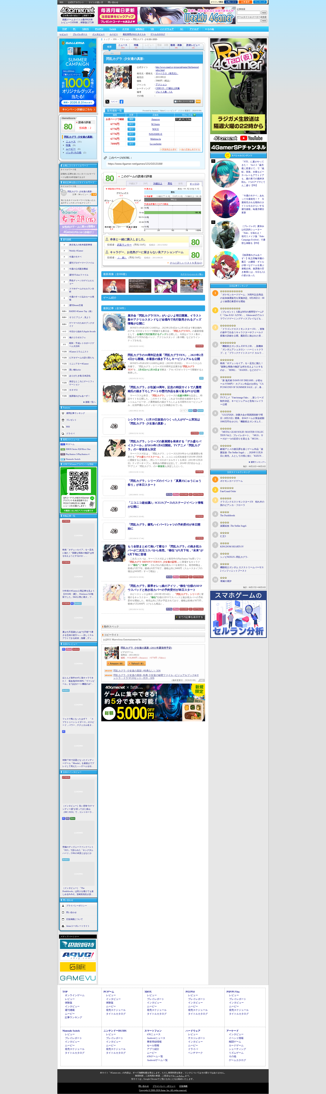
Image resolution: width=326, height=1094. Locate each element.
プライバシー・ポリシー (164, 1086)
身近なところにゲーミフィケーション (81, 383)
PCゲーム (70, 444)
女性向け (139, 29)
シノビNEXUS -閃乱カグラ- (234, 557)
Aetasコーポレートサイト (78, 926)
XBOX (85, 29)
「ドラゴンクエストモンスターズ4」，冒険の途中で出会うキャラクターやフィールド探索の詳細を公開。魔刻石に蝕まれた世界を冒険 (242, 332)
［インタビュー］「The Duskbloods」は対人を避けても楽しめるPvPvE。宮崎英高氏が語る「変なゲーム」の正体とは (78, 891)
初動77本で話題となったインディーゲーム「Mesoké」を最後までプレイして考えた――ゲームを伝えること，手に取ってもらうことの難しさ (78, 763)
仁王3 (223, 536)
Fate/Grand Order (228, 491)
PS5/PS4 (99, 29)
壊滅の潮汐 (225, 581)
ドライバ (70, 433)
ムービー (114, 34)
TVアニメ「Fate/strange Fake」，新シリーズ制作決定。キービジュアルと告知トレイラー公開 (242, 401)
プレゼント (71, 420)
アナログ (194, 29)
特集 (68, 145)
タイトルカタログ (116, 1013)
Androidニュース (156, 1038)
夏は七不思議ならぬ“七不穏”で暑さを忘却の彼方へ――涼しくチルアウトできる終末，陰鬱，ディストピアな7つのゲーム (78, 635)
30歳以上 (157, 183)
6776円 (115, 124)
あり (131, 124)
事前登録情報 (154, 1041)
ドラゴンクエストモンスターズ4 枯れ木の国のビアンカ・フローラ (242, 503)
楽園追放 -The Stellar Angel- (233, 526)
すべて (194, 184)
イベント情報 (236, 1038)
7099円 (115, 143)
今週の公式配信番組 (78, 269)
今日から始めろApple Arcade (82, 331)
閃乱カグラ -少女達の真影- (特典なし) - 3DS (137, 670)
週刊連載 (70, 1010)
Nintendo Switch (73, 459)
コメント (114, 102)
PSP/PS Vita (233, 991)
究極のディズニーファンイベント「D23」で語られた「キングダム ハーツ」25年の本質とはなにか (78, 850)
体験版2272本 (87, 22)
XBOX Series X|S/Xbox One (78, 449)
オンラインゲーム (75, 995)
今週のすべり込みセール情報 (81, 298)
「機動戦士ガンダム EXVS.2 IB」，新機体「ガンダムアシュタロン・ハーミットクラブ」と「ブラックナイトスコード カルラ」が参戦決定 (242, 350)
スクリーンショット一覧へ (192, 274)
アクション (161, 84)
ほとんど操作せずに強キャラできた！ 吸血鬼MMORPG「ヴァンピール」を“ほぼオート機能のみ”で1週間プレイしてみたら (78, 681)
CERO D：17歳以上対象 (168, 88)
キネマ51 (73, 390)
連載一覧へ (90, 402)
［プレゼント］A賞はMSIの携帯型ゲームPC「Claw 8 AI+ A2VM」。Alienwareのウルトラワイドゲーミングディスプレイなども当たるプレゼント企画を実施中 (242, 315)
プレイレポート (80, 34)
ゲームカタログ (158, 34)
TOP (64, 29)
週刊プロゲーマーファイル (81, 263)
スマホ (125, 29)
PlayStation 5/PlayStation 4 (77, 454)
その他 (232, 1056)
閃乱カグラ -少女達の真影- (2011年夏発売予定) (146, 647)
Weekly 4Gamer (76, 251)
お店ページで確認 (115, 119)
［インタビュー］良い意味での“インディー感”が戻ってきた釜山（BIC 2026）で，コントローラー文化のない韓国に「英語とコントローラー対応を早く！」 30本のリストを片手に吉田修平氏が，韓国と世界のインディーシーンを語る (78, 809)
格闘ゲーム (235, 1041)
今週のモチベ (75, 257)
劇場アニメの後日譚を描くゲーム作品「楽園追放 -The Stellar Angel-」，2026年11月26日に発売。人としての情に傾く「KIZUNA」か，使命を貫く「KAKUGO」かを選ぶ (242, 453)
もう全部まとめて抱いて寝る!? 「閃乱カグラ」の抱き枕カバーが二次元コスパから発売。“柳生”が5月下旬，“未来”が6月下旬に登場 (165, 550)
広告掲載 (183, 1086)
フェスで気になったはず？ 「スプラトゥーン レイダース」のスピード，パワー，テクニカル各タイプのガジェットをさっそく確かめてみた (78, 722)
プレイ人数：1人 (164, 92)
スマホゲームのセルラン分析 (81, 290)
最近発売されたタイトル (134, 34)
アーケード (232, 1030)
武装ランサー (124, 244)
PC (74, 29)
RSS (61, 2)
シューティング (237, 1049)
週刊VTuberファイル (78, 275)
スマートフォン (153, 1030)
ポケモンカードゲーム (231, 481)
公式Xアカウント (76, 2)
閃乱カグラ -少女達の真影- (80, 191)
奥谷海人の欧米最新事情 (80, 245)
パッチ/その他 (73, 152)
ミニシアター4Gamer (79, 364)
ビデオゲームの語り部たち (81, 357)
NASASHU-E (155, 134)
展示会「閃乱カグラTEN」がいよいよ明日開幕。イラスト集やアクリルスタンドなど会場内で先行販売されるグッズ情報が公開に (164, 319)
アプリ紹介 (153, 1049)
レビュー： (86, 194)
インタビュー (98, 34)
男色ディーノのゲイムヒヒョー (81, 282)
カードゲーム (236, 1045)
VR (152, 29)
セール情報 (153, 1045)
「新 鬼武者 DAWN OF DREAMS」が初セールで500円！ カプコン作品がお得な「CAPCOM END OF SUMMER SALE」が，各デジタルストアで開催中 (242, 384)
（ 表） (122, 257)
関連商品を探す (169, 149)
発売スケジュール (116, 1010)
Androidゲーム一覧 (157, 1060)
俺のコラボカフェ (77, 337)
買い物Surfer (75, 370)
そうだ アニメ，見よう (80, 317)
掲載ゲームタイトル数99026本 (77, 19)
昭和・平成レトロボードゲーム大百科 (81, 344)
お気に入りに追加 (185, 101)
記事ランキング (73, 1017)
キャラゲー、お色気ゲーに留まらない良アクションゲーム (147, 252)
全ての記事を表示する (190, 617)
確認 (131, 119)
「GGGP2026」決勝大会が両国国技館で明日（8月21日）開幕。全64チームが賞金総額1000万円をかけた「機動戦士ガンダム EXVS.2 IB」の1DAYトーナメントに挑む (242, 418)
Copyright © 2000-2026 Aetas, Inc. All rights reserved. (163, 1090)
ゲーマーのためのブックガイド (81, 324)
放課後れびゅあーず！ (79, 396)
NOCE (155, 129)
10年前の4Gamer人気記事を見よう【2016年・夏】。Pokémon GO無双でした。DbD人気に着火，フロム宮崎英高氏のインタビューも (78, 594)
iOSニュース (154, 1034)
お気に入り (231, 2)
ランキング (260, 2)
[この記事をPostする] (107, 102)
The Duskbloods (227, 515)
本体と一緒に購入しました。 (128, 239)
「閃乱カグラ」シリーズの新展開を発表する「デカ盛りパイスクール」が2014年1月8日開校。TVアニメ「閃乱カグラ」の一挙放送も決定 (164, 445)
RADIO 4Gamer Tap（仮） (81, 311)
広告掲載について (74, 919)
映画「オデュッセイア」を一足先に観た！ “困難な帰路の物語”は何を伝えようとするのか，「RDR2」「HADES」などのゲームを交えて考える (78, 553)
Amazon (155, 119)
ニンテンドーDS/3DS (115, 1030)
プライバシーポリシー (76, 905)
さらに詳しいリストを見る (186, 262)
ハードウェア (167, 29)
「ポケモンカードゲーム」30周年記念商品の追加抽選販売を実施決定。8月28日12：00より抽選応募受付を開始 (242, 298)
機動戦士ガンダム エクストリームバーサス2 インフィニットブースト (242, 569)
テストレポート (196, 1038)
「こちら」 (180, 1076)
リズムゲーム (236, 1052)
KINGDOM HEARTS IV (232, 546)
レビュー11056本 (69, 22)
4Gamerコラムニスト (79, 351)
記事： (76, 194)
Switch (112, 29)
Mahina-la (155, 139)
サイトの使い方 (96, 2)
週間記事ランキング (75, 413)
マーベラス (161, 73)
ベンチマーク (195, 1052)
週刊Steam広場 (76, 305)
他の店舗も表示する (190, 149)
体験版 (68, 1002)
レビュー (64, 34)
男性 (170, 183)
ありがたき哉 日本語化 (80, 376)
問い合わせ (113, 2)
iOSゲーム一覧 (155, 1056)
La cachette (155, 143)
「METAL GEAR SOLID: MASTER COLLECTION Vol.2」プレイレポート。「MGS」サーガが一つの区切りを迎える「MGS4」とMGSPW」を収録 (242, 435)
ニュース (71, 141)
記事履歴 (245, 2)
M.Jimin (155, 124)
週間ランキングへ (258, 462)
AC (181, 29)
